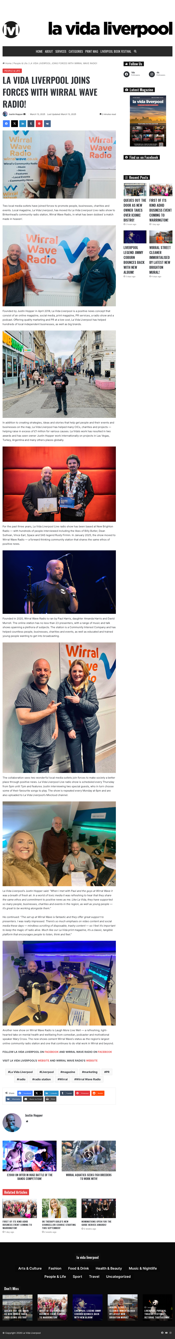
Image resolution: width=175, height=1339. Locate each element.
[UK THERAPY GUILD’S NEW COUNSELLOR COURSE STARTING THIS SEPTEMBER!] (59, 1208)
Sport (77, 1277)
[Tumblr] (31, 123)
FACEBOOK (52, 1051)
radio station (42, 1079)
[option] (17, 1307)
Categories (76, 51)
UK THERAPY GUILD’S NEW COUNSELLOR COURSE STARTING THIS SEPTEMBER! (59, 1225)
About (49, 51)
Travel (94, 1277)
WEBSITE (43, 1060)
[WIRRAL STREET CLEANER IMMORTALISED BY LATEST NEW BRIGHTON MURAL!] (160, 236)
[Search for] (135, 51)
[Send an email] (24, 114)
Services (60, 51)
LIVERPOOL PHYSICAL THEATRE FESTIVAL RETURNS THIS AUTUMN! (157, 1314)
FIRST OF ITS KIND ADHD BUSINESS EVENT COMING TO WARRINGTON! (17, 1225)
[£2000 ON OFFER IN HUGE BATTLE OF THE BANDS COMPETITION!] (30, 1156)
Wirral (63, 1079)
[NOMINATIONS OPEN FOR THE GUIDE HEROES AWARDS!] (99, 1208)
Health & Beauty (109, 1268)
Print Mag (91, 51)
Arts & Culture (30, 1268)
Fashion (55, 1268)
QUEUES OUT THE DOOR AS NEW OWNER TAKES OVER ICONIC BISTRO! (135, 210)
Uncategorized (118, 1277)
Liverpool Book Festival (115, 51)
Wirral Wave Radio (88, 1079)
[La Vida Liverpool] (87, 29)
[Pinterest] (39, 123)
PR (108, 1072)
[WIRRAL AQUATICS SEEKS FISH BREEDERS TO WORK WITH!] (89, 1156)
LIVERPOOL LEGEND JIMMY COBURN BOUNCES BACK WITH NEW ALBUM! (134, 260)
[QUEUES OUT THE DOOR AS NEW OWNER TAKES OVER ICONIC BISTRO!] (135, 189)
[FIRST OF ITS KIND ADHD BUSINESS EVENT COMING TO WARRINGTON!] (20, 1208)
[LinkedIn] (22, 123)
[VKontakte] (47, 123)
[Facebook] (6, 123)
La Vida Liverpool (21, 1072)
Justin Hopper (16, 114)
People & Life (21, 63)
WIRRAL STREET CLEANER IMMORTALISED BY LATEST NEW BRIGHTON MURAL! (160, 260)
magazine (68, 1072)
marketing (90, 1072)
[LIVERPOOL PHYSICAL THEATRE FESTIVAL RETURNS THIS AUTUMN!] (158, 1307)
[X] (14, 123)
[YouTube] (166, 1333)
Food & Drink (78, 1268)
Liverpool (47, 1072)
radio (22, 1079)
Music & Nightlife (143, 1268)
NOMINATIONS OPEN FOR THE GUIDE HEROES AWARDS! (96, 1223)
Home (39, 51)
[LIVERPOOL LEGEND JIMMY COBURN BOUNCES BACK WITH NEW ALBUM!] (135, 236)
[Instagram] (170, 1333)
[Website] (27, 1121)
